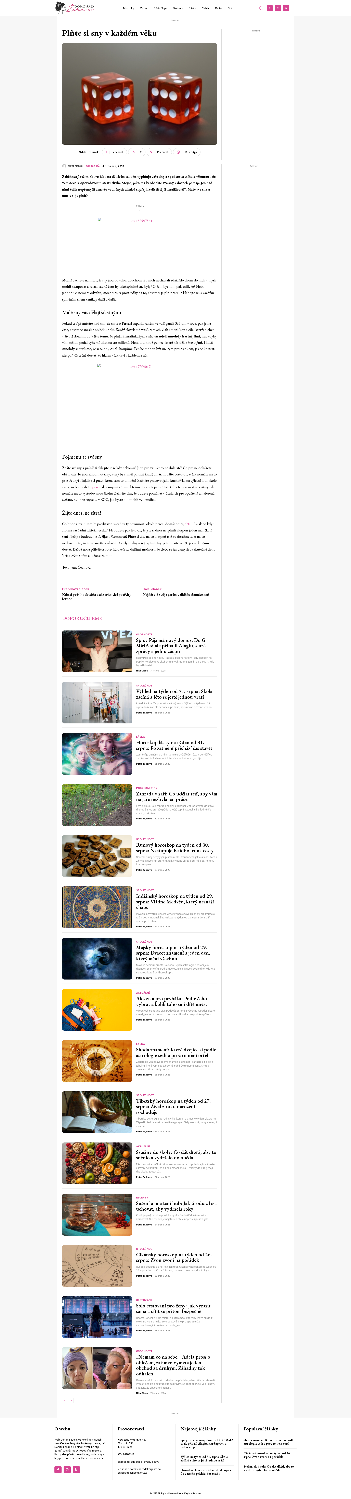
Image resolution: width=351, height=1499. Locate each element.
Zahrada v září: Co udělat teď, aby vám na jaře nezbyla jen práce (176, 796)
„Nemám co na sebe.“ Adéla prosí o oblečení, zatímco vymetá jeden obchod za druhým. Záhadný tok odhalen (173, 1365)
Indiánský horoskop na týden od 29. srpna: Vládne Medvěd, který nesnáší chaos (175, 901)
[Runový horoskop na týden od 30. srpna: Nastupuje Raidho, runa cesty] (97, 856)
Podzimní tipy (146, 788)
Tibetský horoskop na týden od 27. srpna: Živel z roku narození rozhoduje (173, 1106)
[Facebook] (270, 8)
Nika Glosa (142, 670)
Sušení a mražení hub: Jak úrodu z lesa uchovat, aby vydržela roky (176, 1206)
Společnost (145, 685)
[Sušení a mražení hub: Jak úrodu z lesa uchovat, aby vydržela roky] (97, 1214)
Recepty (142, 1197)
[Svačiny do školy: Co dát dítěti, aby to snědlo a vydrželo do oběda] (97, 1163)
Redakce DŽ (92, 165)
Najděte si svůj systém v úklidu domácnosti (176, 594)
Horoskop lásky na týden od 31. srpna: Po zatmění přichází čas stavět (174, 745)
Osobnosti (144, 634)
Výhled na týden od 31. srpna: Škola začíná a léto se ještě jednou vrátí (174, 694)
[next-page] (71, 1400)
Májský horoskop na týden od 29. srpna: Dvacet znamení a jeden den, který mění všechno (173, 953)
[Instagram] (278, 8)
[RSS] (286, 8)
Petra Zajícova (144, 712)
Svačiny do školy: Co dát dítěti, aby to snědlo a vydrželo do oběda (176, 1155)
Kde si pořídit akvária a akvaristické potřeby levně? (96, 596)
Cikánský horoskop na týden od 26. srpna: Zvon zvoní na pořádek (174, 1257)
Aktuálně (143, 992)
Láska (140, 736)
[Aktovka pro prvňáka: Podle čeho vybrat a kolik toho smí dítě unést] (97, 1010)
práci (96, 487)
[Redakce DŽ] (64, 166)
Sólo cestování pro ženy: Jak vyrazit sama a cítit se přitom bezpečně (173, 1308)
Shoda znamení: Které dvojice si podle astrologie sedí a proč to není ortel (176, 1052)
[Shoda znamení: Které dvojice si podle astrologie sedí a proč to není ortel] (97, 1061)
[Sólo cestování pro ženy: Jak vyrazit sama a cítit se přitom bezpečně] (97, 1317)
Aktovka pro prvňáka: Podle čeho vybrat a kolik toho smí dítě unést (171, 1001)
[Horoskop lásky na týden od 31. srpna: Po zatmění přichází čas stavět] (97, 754)
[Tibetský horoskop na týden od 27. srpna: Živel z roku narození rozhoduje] (97, 1112)
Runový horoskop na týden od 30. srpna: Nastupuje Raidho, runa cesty (175, 848)
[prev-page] (64, 1400)
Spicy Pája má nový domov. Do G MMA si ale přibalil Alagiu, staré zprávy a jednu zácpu (171, 645)
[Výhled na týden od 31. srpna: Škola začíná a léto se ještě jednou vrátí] (97, 702)
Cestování (144, 1300)
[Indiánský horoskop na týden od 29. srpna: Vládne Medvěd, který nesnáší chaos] (97, 907)
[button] (261, 8)
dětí (187, 524)
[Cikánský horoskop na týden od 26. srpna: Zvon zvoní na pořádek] (97, 1266)
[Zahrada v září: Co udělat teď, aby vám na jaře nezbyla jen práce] (97, 805)
